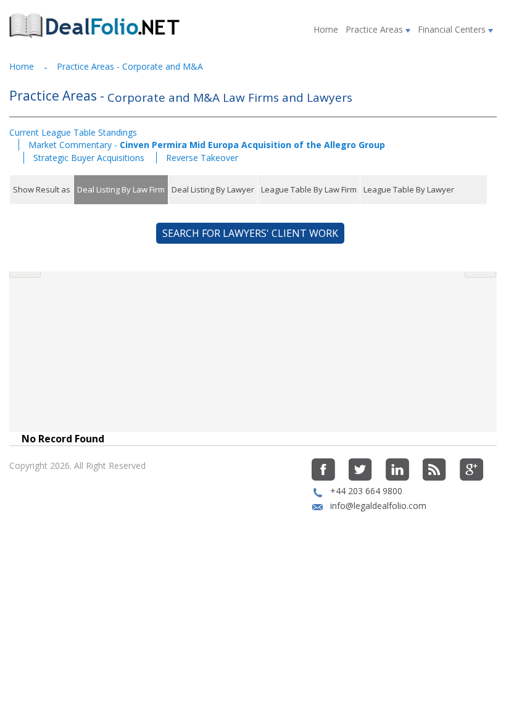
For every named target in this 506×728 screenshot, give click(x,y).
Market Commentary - (206, 145)
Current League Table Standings (73, 132)
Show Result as (41, 189)
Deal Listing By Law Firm (121, 189)
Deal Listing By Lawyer (213, 189)
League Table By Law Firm (309, 189)
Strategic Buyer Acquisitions (90, 157)
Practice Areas (375, 29)
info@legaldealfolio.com (378, 505)
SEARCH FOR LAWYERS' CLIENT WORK (250, 233)
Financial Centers (453, 29)
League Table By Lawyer (408, 189)
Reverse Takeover (202, 157)
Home (325, 29)
